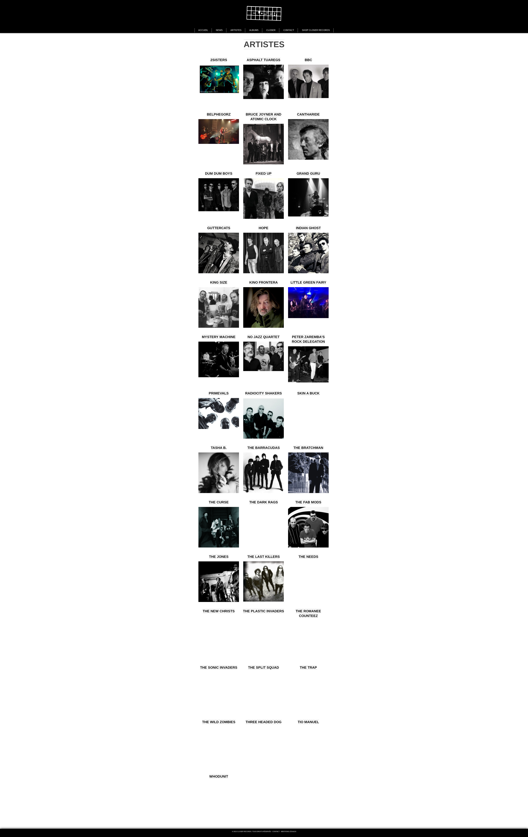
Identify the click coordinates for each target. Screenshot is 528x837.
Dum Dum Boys (218, 173)
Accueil (203, 30)
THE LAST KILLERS (263, 557)
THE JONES (219, 557)
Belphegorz (219, 114)
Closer (271, 30)
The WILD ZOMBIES (218, 722)
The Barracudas (263, 448)
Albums (253, 30)
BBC (308, 60)
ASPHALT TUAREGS (263, 60)
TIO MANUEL (308, 722)
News (219, 30)
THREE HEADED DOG (263, 722)
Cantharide (308, 114)
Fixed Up (264, 173)
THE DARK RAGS (263, 502)
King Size (218, 282)
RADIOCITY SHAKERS (263, 393)
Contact (288, 30)
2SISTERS (218, 60)
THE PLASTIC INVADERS (263, 611)
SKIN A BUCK (308, 393)
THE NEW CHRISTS (219, 611)
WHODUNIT (218, 776)
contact (276, 831)
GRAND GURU (308, 173)
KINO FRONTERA (263, 282)
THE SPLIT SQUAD (263, 667)
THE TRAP (308, 667)
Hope (263, 228)
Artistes (235, 30)
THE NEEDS (308, 557)
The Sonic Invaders (218, 667)
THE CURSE (219, 502)
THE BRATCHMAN (308, 448)
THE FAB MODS (308, 502)
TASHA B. (219, 448)
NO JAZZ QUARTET (264, 337)
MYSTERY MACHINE (219, 337)
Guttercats (218, 228)
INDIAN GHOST (308, 228)
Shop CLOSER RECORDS (316, 30)
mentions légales (288, 831)
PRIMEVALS (219, 393)
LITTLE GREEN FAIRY (308, 282)
